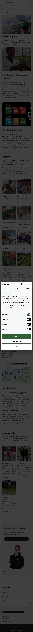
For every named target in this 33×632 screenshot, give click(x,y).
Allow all (16, 336)
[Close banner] (30, 284)
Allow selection (16, 341)
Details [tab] (16, 288)
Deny (16, 346)
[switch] (29, 319)
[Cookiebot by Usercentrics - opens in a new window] (20, 284)
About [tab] (27, 288)
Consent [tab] (6, 288)
